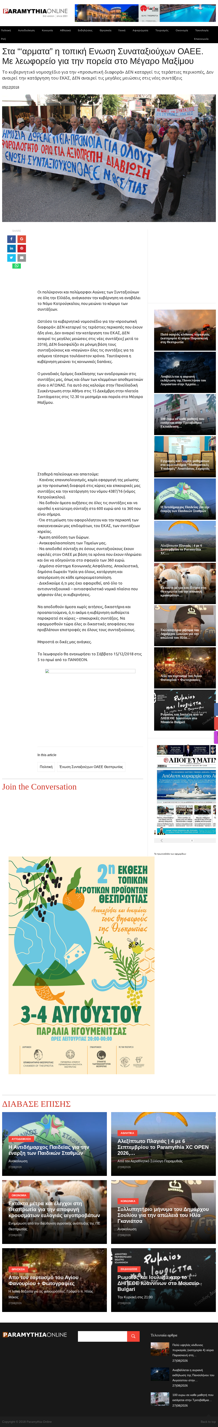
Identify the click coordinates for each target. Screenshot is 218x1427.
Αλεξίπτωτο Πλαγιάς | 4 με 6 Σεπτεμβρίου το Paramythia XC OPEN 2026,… (163, 1147)
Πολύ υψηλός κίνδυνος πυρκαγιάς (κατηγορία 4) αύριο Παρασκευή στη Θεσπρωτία (185, 338)
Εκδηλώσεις (85, 30)
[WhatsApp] (16, 266)
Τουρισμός (161, 30)
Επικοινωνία (201, 38)
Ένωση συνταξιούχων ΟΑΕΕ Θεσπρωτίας (91, 767)
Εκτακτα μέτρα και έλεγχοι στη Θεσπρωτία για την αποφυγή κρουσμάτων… (183, 591)
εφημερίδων (180, 854)
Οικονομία (182, 30)
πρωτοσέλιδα (164, 854)
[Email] (21, 258)
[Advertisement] (90, 259)
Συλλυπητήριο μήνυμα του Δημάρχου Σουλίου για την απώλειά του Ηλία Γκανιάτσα (163, 1215)
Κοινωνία (47, 30)
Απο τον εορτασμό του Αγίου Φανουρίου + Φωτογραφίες (181, 677)
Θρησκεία (105, 30)
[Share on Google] (21, 239)
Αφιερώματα (140, 30)
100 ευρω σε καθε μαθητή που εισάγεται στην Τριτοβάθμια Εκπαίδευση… (182, 422)
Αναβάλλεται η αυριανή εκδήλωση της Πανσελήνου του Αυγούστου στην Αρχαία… (183, 380)
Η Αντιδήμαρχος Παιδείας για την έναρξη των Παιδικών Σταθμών (185, 509)
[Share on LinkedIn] (11, 248)
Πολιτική (46, 767)
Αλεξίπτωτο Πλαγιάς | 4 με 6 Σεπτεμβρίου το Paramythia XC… (181, 549)
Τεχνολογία (201, 30)
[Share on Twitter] (11, 258)
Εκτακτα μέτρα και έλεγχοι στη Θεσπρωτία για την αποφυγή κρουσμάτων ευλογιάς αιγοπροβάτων (54, 1209)
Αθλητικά (65, 30)
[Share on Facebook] (11, 239)
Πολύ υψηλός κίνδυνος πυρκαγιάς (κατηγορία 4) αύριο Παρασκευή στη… (193, 1350)
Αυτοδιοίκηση (26, 30)
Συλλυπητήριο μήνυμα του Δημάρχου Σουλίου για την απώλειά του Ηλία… (180, 633)
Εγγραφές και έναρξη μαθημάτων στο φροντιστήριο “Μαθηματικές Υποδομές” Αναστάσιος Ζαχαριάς (185, 464)
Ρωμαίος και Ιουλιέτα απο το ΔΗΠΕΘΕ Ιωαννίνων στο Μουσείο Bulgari (182, 718)
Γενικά (121, 30)
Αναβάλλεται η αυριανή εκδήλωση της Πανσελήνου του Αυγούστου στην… (193, 1375)
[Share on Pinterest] (21, 248)
